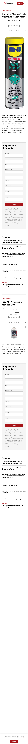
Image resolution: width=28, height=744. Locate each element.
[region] (14, 739)
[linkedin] (11, 30)
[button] (3, 3)
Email (6, 164)
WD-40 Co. (17, 20)
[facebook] (9, 30)
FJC (5, 344)
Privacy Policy (22, 737)
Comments (7, 197)
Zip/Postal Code (9, 185)
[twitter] (14, 30)
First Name (8, 153)
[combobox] (14, 193)
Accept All (14, 741)
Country (7, 191)
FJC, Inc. (17, 312)
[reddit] (16, 30)
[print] (25, 30)
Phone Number (8, 169)
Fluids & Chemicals (6, 10)
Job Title (7, 180)
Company (7, 175)
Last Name (8, 159)
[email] (18, 30)
